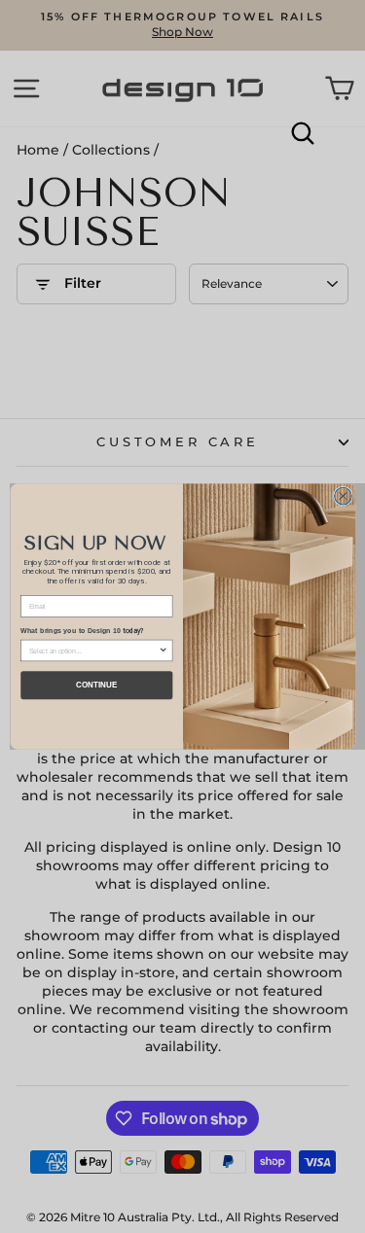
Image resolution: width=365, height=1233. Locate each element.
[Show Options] (162, 650)
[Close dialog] (342, 496)
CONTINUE (96, 685)
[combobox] (93, 650)
